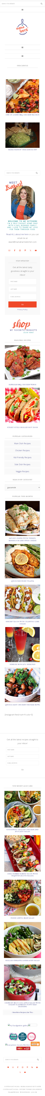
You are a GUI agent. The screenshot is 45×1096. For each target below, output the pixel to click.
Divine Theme (25, 1089)
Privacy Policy (22, 309)
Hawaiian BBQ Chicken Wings (22, 385)
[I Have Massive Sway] (35, 1045)
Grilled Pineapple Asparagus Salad (22, 960)
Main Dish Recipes (22, 443)
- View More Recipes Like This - (22, 1012)
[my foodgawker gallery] (18, 1025)
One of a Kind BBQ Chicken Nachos (22, 115)
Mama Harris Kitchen (31, 1086)
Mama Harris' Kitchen (22, 27)
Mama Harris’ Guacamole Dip (22, 150)
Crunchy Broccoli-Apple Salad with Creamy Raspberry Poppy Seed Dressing (23, 1005)
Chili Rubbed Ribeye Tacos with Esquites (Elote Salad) (22, 875)
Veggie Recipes (22, 471)
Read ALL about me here (17, 234)
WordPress (25, 1092)
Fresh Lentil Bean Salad (22, 918)
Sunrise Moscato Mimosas (22, 664)
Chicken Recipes (22, 450)
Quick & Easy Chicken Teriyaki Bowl (22, 705)
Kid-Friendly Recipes (23, 457)
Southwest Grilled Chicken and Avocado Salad (22, 830)
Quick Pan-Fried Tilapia (22, 581)
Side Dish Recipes (22, 464)
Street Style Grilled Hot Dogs (22, 427)
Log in (34, 1092)
